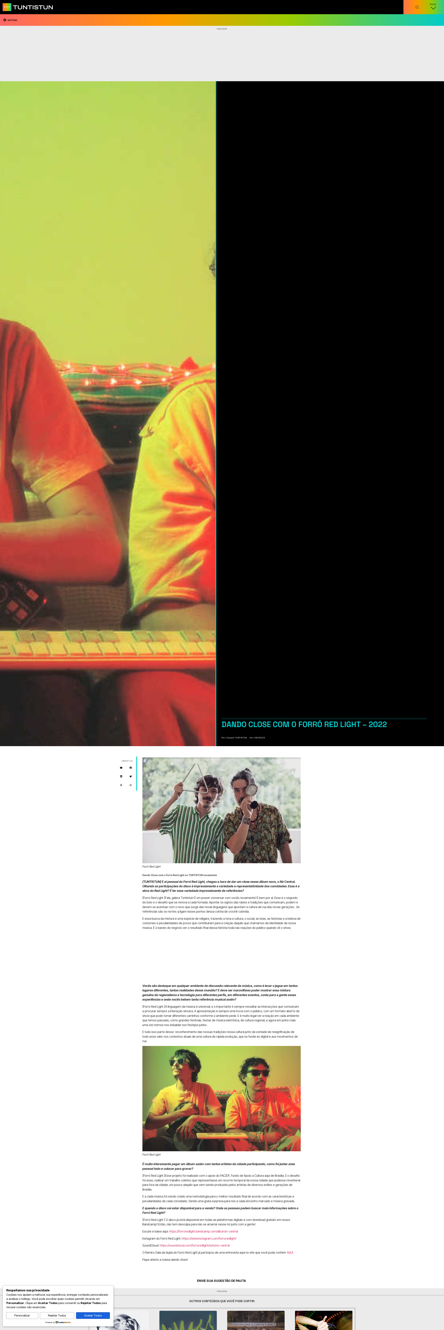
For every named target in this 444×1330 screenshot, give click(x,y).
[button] (121, 768)
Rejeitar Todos (57, 1315)
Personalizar (22, 1315)
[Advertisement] (222, 55)
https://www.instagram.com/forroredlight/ (209, 1238)
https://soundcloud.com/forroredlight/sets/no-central (195, 1245)
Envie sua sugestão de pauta (221, 1281)
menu (433, 4)
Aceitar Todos (93, 1315)
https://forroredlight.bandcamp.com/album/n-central (203, 1231)
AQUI (290, 1252)
